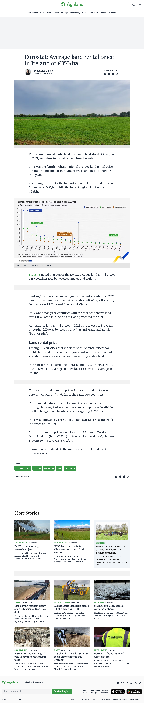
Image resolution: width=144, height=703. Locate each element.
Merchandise (134, 699)
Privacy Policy (105, 699)
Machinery (75, 13)
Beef (42, 13)
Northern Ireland (90, 13)
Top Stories (32, 13)
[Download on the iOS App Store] (118, 691)
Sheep (56, 13)
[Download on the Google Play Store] (134, 691)
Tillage (64, 13)
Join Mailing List (62, 691)
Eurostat (34, 274)
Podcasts (112, 13)
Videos (103, 13)
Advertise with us (120, 699)
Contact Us (75, 699)
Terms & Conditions (90, 699)
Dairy (48, 13)
